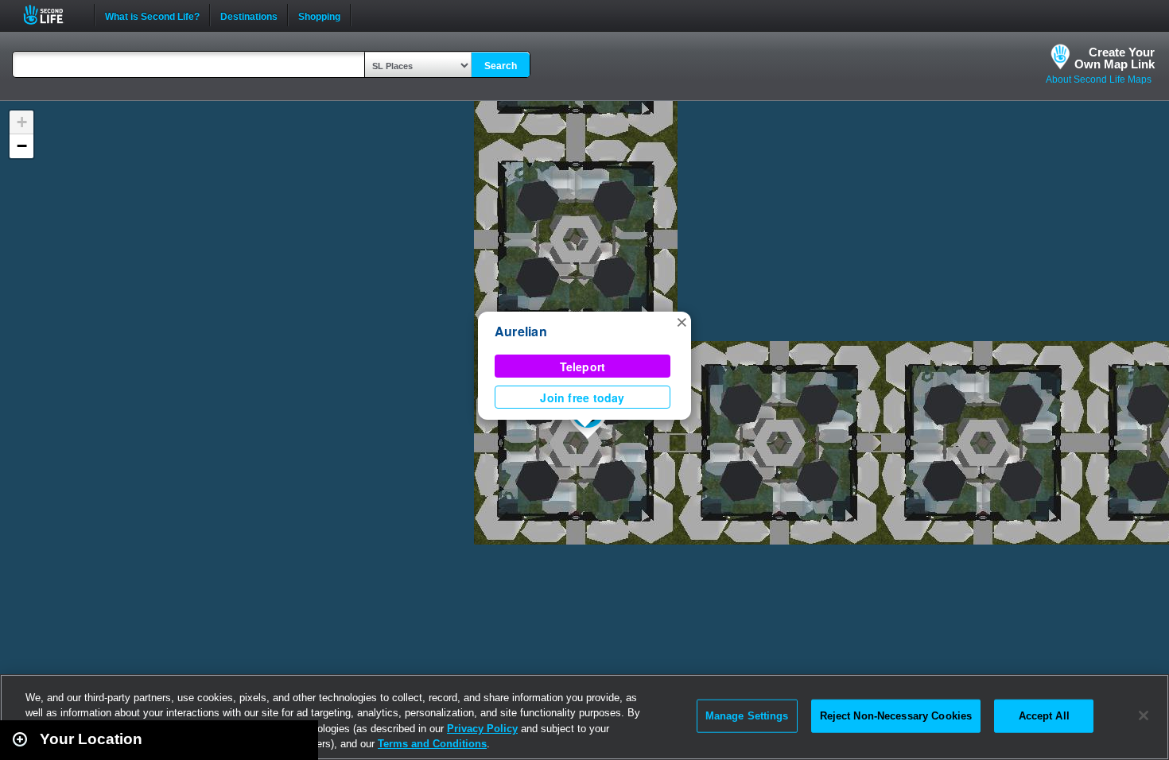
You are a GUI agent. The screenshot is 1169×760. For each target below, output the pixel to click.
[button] (681, 321)
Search (500, 66)
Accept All (1044, 716)
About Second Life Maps (1099, 79)
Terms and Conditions (432, 744)
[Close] (1143, 715)
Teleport (583, 366)
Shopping (319, 15)
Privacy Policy (482, 729)
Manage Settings (747, 716)
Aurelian (521, 331)
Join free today (582, 397)
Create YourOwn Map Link (1114, 58)
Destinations (249, 15)
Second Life (52, 14)
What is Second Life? (152, 15)
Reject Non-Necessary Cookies (896, 716)
